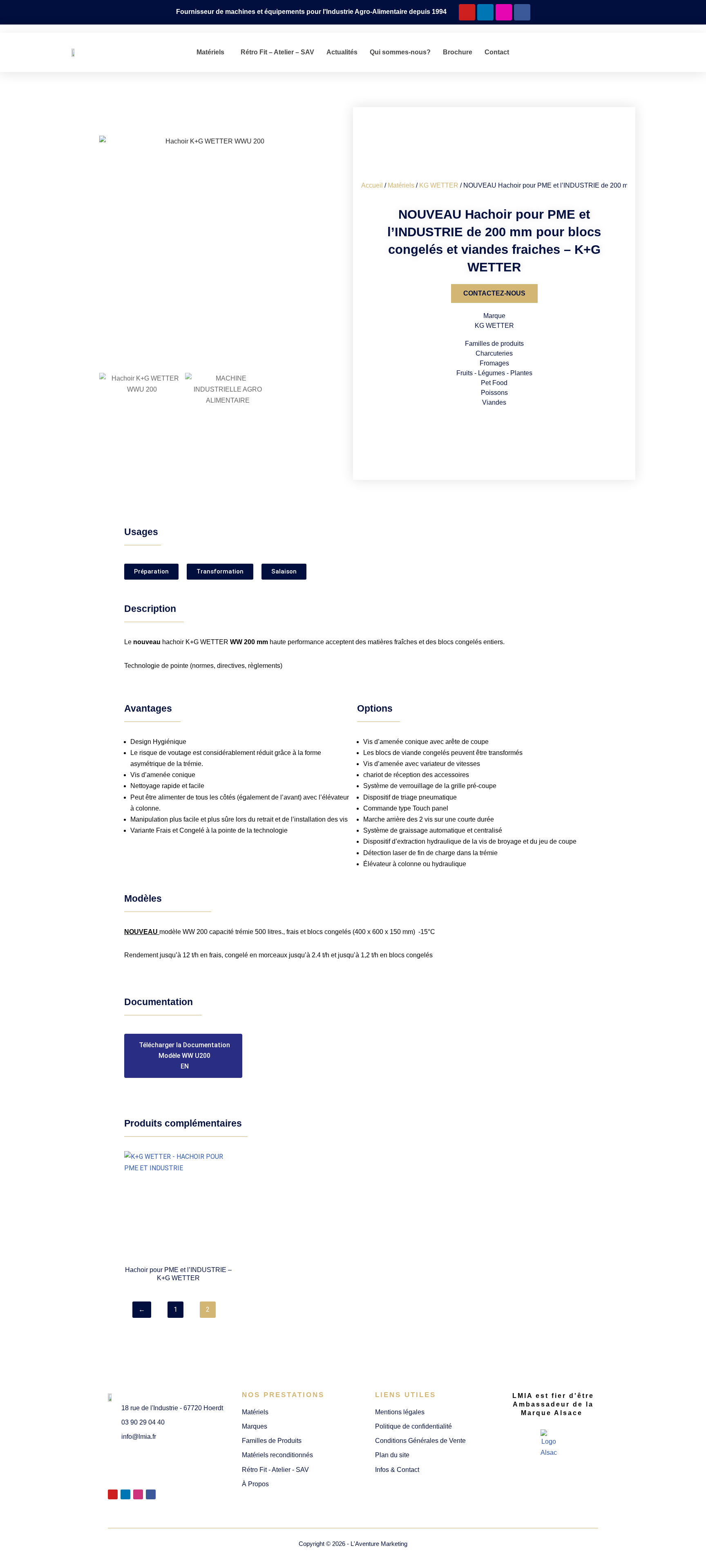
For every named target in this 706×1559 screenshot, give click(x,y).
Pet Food (494, 382)
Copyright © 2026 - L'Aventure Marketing (353, 1543)
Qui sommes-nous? (400, 52)
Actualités (341, 52)
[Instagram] (504, 12)
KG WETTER (438, 185)
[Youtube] (467, 12)
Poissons (494, 392)
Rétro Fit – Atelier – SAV (277, 52)
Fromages (494, 363)
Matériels (210, 52)
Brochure (457, 52)
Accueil (372, 185)
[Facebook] (522, 12)
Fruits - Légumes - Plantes (494, 373)
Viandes (494, 402)
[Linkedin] (485, 12)
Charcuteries (494, 353)
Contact (497, 52)
